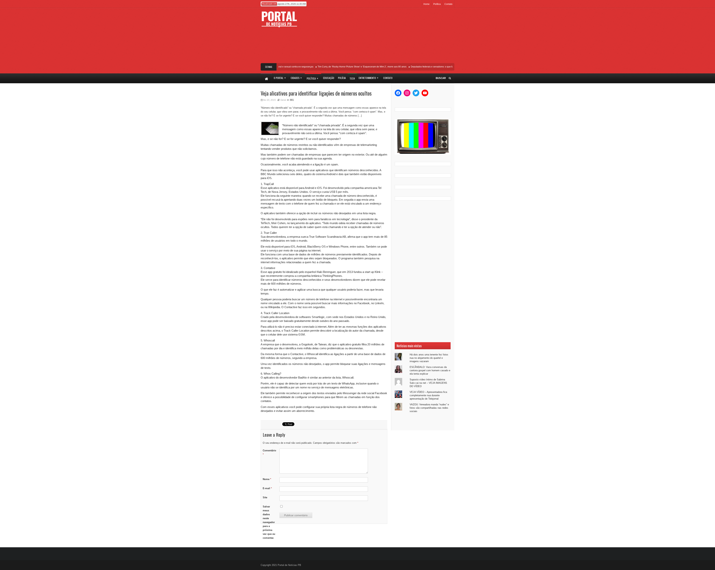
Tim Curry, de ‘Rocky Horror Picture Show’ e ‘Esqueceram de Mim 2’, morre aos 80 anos (352, 66)
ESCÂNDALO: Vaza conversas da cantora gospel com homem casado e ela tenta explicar (430, 370)
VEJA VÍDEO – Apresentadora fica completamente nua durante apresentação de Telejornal (428, 395)
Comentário (269, 452)
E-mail (267, 488)
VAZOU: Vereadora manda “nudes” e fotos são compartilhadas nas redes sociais (429, 408)
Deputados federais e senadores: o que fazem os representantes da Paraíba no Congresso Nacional (452, 66)
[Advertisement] (385, 37)
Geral (283, 100)
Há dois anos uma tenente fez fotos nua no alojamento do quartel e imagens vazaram (429, 358)
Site (265, 497)
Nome (267, 479)
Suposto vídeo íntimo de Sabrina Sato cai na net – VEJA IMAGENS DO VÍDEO (428, 383)
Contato (448, 4)
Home (426, 4)
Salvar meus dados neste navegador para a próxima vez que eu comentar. (269, 522)
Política (437, 4)
